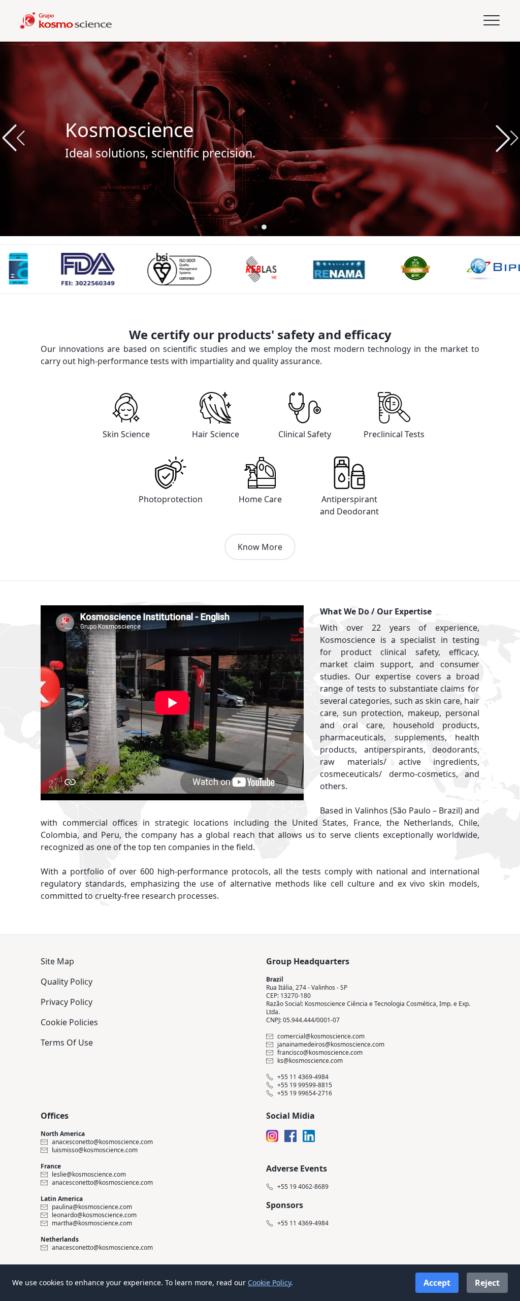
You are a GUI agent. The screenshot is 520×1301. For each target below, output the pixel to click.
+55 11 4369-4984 (303, 1077)
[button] (507, 138)
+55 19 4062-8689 (303, 1187)
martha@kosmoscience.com (92, 1223)
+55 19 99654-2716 (304, 1093)
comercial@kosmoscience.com (321, 1036)
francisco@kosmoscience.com (320, 1053)
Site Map (57, 961)
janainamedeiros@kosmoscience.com (330, 1044)
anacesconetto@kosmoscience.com (102, 1142)
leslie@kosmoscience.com (89, 1174)
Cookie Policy (269, 1282)
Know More (260, 546)
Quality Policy (66, 981)
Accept (437, 1282)
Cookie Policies (69, 1022)
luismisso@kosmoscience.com (95, 1150)
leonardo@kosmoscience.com (94, 1215)
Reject (487, 1282)
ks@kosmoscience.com (310, 1061)
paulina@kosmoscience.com (92, 1207)
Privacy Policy (66, 1001)
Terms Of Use (67, 1042)
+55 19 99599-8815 (304, 1085)
